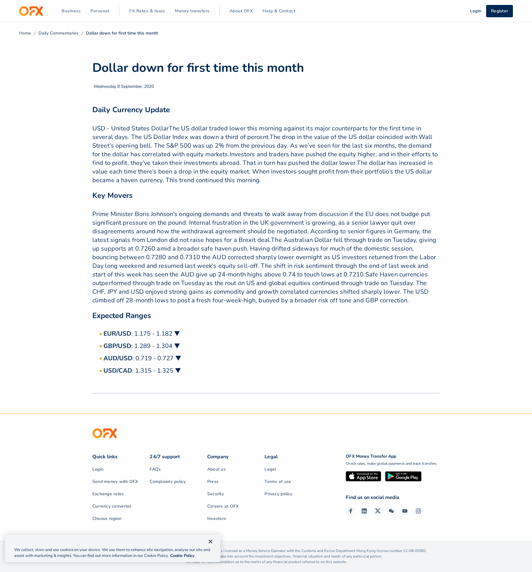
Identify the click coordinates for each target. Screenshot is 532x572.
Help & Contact (279, 11)
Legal (270, 469)
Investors (216, 518)
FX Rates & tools (147, 11)
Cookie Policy (182, 555)
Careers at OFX (223, 506)
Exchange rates (108, 494)
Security (215, 494)
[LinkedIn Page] (364, 511)
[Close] (210, 541)
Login (97, 469)
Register (499, 11)
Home (25, 33)
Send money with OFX (115, 481)
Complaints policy (168, 481)
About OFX (241, 11)
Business (71, 11)
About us (216, 469)
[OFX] (31, 11)
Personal (100, 11)
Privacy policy (278, 494)
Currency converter (111, 506)
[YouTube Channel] (405, 511)
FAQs (155, 469)
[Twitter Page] (378, 511)
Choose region (107, 518)
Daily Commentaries (58, 33)
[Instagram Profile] (418, 511)
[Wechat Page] (391, 511)
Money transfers (192, 11)
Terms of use (277, 481)
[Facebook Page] (351, 511)
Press (213, 481)
